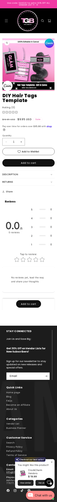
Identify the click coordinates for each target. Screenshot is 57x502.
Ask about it (43, 483)
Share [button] (9, 191)
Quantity (6, 135)
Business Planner (16, 428)
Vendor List (12, 423)
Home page (13, 392)
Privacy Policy (14, 446)
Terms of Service (16, 455)
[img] (10, 112)
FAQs (9, 400)
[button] (6, 20)
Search (10, 442)
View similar (25, 483)
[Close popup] (52, 462)
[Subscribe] (46, 376)
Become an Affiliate (18, 405)
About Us (11, 409)
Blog (8, 396)
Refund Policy (14, 451)
